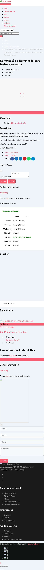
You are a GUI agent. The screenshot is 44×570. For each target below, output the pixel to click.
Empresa (7, 515)
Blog (5, 14)
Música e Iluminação (18, 123)
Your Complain (5, 177)
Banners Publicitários (11, 502)
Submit (11, 181)
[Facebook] (15, 303)
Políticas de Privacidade (13, 540)
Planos (6, 17)
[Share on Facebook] (12, 158)
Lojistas (7, 23)
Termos (7, 537)
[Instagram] (17, 303)
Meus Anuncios (9, 26)
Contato (7, 518)
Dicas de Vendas (10, 493)
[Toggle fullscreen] (5, 566)
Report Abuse (10, 155)
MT (18, 340)
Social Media (8, 534)
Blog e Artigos (9, 521)
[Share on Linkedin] (20, 158)
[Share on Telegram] (33, 158)
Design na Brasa (33, 544)
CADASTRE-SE (9, 12)
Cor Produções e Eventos (13, 332)
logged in (12, 356)
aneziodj (4, 192)
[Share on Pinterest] (25, 158)
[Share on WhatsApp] (29, 158)
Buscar (6, 20)
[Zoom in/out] (7, 566)
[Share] (3, 566)
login (7, 198)
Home (6, 9)
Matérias (7, 531)
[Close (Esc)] (1, 566)
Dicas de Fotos (9, 496)
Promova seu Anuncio (12, 505)
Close (3, 181)
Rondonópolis (11, 340)
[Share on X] (16, 158)
